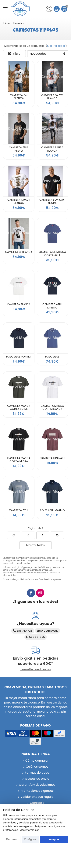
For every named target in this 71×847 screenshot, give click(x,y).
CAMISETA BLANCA (18, 304)
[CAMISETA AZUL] (18, 491)
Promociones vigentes (37, 791)
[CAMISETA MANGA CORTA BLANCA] (52, 387)
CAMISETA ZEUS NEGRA (19, 149)
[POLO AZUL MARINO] (18, 338)
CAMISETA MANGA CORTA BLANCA (52, 407)
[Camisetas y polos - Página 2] (42, 535)
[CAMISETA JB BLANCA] (18, 233)
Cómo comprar (37, 760)
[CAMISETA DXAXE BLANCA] (52, 76)
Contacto (37, 803)
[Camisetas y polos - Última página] (57, 535)
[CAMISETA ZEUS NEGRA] (18, 128)
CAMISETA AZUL (19, 510)
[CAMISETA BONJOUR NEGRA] (52, 181)
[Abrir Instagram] (40, 593)
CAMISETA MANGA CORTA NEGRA (18, 459)
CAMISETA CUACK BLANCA (18, 201)
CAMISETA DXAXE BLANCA (52, 96)
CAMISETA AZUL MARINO (52, 305)
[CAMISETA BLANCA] (18, 285)
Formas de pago (37, 772)
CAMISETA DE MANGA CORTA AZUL (52, 253)
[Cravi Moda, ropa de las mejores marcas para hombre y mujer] (20, 9)
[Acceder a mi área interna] (57, 9)
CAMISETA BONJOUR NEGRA (52, 201)
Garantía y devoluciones (37, 785)
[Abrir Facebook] (31, 593)
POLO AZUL (52, 356)
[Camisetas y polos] (13, 535)
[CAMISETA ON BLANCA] (18, 76)
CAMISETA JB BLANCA (18, 252)
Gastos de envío (37, 778)
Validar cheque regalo (37, 797)
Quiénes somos (37, 766)
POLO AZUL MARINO (18, 356)
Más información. (30, 829)
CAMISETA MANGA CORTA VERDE (18, 407)
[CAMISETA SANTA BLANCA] (52, 128)
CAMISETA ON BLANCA (18, 96)
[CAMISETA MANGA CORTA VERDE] (18, 387)
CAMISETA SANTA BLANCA (52, 149)
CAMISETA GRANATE (52, 458)
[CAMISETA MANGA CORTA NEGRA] (18, 439)
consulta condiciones (35, 669)
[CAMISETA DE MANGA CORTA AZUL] (52, 233)
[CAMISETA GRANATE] (52, 439)
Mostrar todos (56, 46)
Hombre (41, 572)
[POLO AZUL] (52, 338)
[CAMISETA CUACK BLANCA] (18, 181)
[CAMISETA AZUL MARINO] (52, 285)
